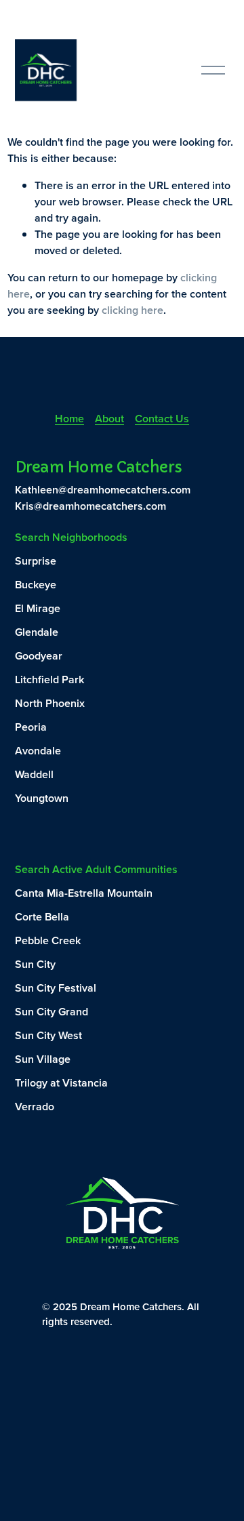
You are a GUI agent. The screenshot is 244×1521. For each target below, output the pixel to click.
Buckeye (35, 584)
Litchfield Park (49, 679)
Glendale (36, 632)
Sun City (35, 964)
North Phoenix (50, 703)
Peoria (31, 727)
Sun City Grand (51, 1011)
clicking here (132, 310)
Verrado (34, 1106)
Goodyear (38, 656)
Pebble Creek (48, 940)
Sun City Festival (55, 988)
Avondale (38, 750)
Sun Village (42, 1059)
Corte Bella (42, 917)
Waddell (34, 774)
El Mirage (37, 608)
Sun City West (48, 1035)
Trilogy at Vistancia (61, 1083)
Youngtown (41, 798)
